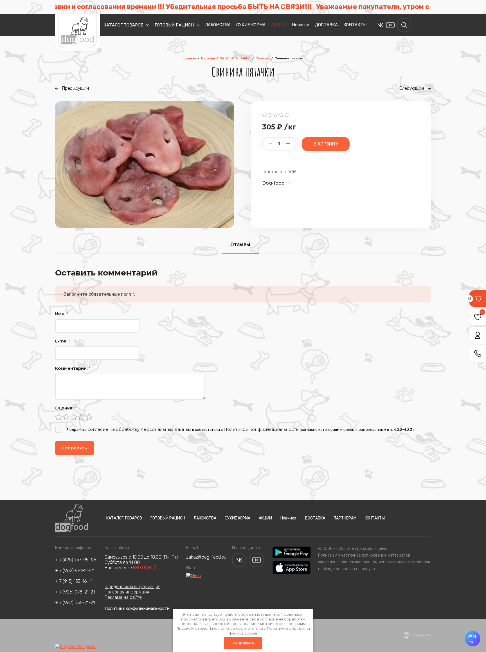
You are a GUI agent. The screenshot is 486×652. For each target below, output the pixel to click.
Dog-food (273, 183)
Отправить (74, 448)
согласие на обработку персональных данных (139, 429)
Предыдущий (75, 88)
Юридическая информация (132, 586)
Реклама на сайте (123, 597)
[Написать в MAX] (472, 638)
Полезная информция (127, 592)
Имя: (61, 313)
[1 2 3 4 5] (243, 416)
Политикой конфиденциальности (261, 429)
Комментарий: (73, 368)
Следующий (411, 88)
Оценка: (65, 408)
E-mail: (62, 341)
